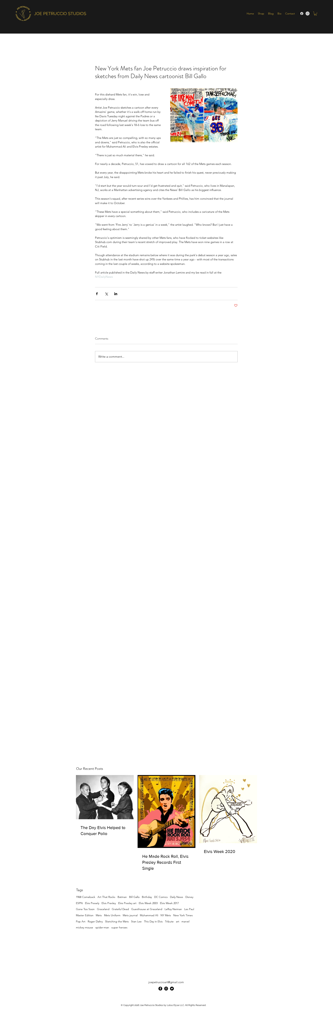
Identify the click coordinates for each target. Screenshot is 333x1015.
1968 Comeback (85, 897)
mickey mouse (84, 927)
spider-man (102, 927)
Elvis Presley (109, 903)
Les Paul (189, 909)
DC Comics (161, 897)
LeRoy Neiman (173, 909)
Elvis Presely (92, 903)
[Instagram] (307, 13)
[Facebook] (302, 13)
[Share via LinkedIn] (116, 294)
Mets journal (130, 915)
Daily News (176, 897)
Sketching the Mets (117, 921)
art (177, 921)
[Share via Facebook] (97, 294)
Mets (99, 915)
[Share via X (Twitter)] (106, 294)
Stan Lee (136, 921)
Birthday (147, 897)
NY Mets (166, 915)
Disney (189, 897)
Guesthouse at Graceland (146, 909)
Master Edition (84, 915)
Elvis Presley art (127, 903)
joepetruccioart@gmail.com (166, 982)
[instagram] (166, 989)
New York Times (183, 915)
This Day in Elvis (153, 921)
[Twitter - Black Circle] (172, 989)
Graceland (103, 909)
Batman (122, 897)
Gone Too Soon (85, 909)
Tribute (169, 921)
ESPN (79, 903)
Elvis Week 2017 (169, 903)
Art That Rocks (106, 897)
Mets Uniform (112, 915)
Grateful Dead (120, 909)
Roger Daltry (95, 921)
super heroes (119, 927)
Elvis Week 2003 (148, 903)
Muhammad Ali (149, 915)
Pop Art (80, 921)
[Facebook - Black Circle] (160, 989)
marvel (185, 921)
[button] (315, 13)
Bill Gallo (134, 897)
